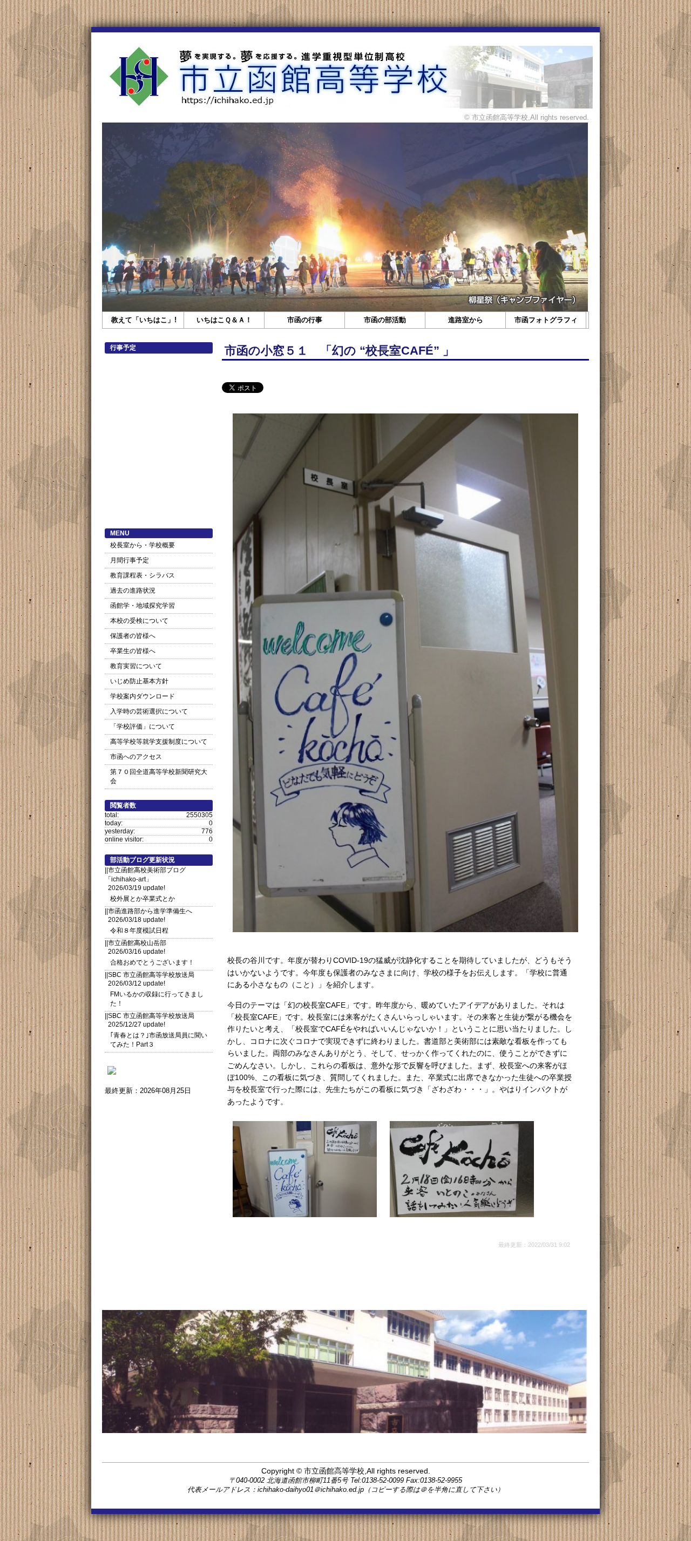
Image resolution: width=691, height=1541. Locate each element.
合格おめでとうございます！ (152, 962)
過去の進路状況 (132, 590)
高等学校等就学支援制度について (158, 741)
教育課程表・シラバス (142, 575)
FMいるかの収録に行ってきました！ (157, 998)
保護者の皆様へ (132, 636)
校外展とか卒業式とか (142, 898)
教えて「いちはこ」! (144, 320)
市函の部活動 (385, 320)
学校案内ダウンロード (142, 696)
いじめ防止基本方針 (139, 681)
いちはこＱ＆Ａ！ (224, 320)
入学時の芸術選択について (149, 711)
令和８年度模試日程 (139, 930)
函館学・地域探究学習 (142, 605)
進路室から (465, 320)
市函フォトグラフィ (546, 320)
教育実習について (136, 666)
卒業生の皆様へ (132, 651)
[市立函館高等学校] (112, 1074)
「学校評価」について (142, 726)
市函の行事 (304, 320)
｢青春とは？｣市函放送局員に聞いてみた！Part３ (158, 1039)
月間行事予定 (129, 560)
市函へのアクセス (136, 757)
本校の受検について (139, 620)
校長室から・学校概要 (142, 545)
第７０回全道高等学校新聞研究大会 (158, 776)
